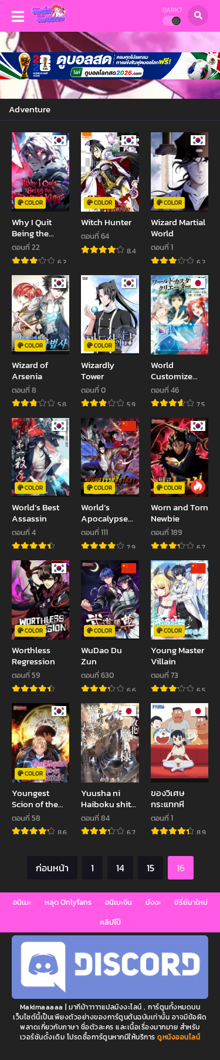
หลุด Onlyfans (68, 902)
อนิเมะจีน (118, 902)
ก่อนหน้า (52, 868)
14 (120, 868)
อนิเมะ (22, 902)
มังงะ (153, 902)
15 (150, 868)
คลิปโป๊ (110, 922)
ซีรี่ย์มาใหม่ (191, 902)
